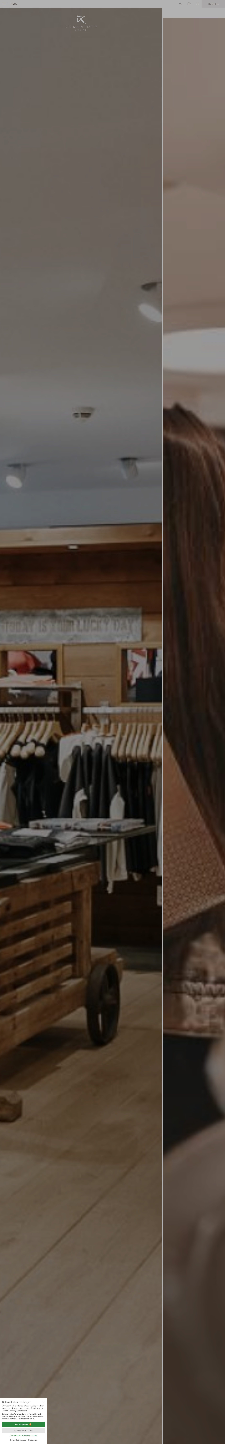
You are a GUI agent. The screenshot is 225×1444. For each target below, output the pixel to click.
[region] (23, 1412)
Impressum (32, 1440)
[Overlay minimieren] (43, 1401)
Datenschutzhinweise (18, 1440)
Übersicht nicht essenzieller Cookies (23, 1435)
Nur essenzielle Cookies (23, 1430)
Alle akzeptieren (21, 1424)
